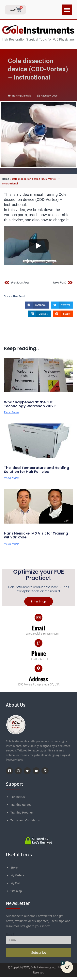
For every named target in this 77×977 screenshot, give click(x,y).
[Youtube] (36, 770)
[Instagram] (18, 770)
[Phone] (38, 643)
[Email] (38, 617)
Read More (11, 412)
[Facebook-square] (9, 770)
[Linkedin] (45, 770)
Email (38, 627)
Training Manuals (21, 95)
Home (5, 178)
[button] (67, 10)
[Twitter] (27, 770)
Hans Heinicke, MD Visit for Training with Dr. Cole (36, 535)
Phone (38, 653)
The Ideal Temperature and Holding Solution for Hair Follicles (36, 469)
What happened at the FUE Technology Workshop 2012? (29, 404)
